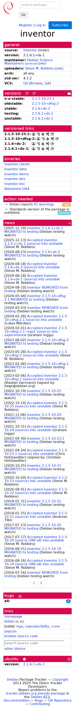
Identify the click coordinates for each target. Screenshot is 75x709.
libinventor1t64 (16, 189)
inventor (30, 50)
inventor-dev (14, 179)
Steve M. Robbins (39, 68)
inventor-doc (14, 184)
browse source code (21, 636)
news (9, 222)
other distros (14, 649)
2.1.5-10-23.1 (43, 99)
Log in (40, 25)
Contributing (40, 704)
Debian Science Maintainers (28, 62)
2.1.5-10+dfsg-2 (45, 104)
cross (55, 626)
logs (19, 626)
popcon (10, 631)
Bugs (39, 700)
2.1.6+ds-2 (41, 108)
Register (25, 25)
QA (47, 83)
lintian (9, 621)
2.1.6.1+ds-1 (42, 113)
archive (31, 63)
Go (23, 14)
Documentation (16, 700)
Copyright (60, 679)
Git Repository (59, 700)
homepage (13, 616)
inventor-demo (16, 174)
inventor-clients (17, 164)
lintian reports (39, 204)
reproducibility (37, 626)
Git (25, 83)
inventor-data (15, 169)
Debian (13, 679)
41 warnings (44, 204)
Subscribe (60, 25)
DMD (42, 63)
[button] (6, 204)
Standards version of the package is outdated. (37, 211)
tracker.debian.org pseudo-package (35, 693)
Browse (36, 83)
